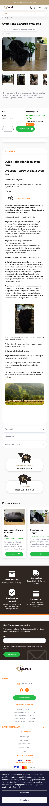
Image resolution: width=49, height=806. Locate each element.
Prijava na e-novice (11, 654)
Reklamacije (24, 737)
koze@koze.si (27, 684)
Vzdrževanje (24, 740)
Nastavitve (24, 793)
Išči (44, 13)
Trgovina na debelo (24, 744)
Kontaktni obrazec (24, 698)
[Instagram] (27, 690)
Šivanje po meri (24, 747)
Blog (24, 751)
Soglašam (24, 800)
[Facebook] (21, 690)
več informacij (14, 787)
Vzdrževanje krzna (23, 198)
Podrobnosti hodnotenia (28, 29)
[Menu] (46, 7)
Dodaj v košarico (23, 129)
